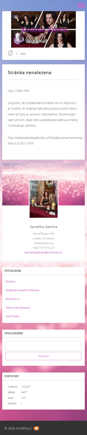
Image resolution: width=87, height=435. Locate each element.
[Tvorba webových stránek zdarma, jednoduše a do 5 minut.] (36, 428)
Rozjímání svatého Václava (22, 290)
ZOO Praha (12, 316)
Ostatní (10, 281)
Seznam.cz (12, 299)
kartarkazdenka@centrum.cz (43, 252)
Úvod (10, 53)
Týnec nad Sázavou (18, 308)
